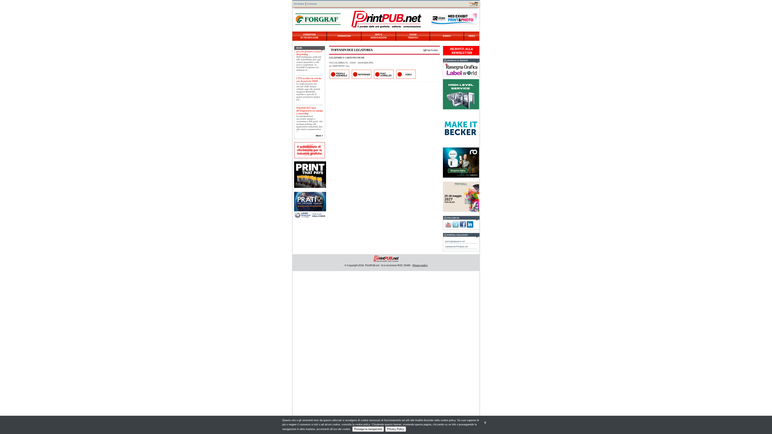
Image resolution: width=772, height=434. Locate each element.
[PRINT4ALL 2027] (461, 196)
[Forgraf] (318, 18)
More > (319, 135)
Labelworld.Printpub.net (456, 246)
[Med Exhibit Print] (454, 18)
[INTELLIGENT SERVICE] (461, 93)
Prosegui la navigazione (368, 429)
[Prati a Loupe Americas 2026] (310, 205)
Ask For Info (432, 50)
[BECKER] (461, 128)
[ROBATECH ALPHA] (461, 162)
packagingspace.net (455, 241)
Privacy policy (420, 265)
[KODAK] (310, 174)
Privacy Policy (395, 429)
